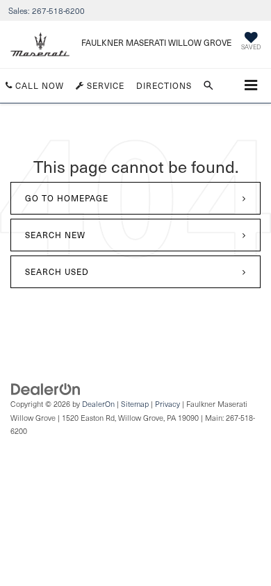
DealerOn (98, 404)
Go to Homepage (66, 198)
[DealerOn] (45, 389)
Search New (55, 234)
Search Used (57, 271)
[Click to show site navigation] (251, 86)
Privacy (167, 404)
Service (104, 85)
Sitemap (135, 404)
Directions (164, 85)
